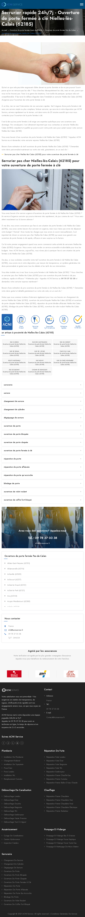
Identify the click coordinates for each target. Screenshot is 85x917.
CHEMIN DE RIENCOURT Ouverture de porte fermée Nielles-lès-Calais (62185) (39, 372)
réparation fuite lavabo (55, 757)
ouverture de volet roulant (15, 491)
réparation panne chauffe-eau (58, 775)
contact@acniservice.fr (55, 717)
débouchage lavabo (12, 796)
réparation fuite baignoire (56, 764)
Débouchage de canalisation (16, 790)
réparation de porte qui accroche (18, 475)
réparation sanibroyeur (55, 771)
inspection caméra (11, 843)
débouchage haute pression (15, 818)
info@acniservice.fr (42, 543)
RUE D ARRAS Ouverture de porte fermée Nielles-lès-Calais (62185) (14, 344)
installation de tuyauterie (13, 764)
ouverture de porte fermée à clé (18, 450)
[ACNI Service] (12, 4)
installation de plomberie (13, 757)
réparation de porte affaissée (17, 467)
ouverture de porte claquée (16, 442)
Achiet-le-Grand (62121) (16, 585)
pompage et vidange (55, 829)
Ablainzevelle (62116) (15, 568)
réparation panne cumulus (56, 779)
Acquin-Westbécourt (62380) (18, 601)
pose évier (8, 768)
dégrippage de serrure (14, 417)
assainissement (9, 829)
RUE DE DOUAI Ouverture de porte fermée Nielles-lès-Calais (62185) (14, 353)
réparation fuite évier (55, 760)
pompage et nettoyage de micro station (62, 846)
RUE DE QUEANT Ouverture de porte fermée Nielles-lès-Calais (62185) (14, 372)
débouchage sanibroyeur (14, 814)
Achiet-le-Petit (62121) (16, 590)
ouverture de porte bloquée (16, 434)
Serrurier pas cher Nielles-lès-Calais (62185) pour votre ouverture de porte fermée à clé (41, 154)
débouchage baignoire (13, 807)
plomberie (7, 750)
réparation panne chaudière (57, 796)
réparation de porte (12, 459)
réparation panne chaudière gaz (59, 800)
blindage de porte (12, 483)
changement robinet (12, 760)
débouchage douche (12, 803)
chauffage (49, 790)
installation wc (9, 775)
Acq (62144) (12, 596)
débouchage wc (10, 811)
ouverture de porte (12, 426)
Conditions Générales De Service (64, 914)
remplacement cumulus (13, 779)
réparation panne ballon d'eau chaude (62, 782)
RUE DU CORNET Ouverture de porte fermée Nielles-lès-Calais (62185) (65, 344)
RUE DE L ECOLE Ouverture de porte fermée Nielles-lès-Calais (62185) (39, 353)
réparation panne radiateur (57, 811)
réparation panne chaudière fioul (59, 803)
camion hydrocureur (12, 839)
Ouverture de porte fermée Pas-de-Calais (60, 30)
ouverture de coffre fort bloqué (18, 500)
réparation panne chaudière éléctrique (61, 807)
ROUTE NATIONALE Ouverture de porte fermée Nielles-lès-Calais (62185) (14, 363)
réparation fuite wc (54, 768)
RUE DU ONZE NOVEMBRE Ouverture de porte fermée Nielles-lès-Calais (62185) (65, 363)
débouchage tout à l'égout (15, 822)
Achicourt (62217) (14, 579)
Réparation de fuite (54, 750)
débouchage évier (11, 800)
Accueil (4, 30)
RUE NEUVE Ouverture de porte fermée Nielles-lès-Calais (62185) (39, 363)
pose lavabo (9, 771)
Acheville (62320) (14, 574)
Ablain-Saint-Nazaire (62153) (18, 563)
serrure (7, 393)
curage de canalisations (13, 835)
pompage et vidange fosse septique (61, 839)
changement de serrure (14, 401)
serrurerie (8, 385)
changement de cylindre (14, 409)
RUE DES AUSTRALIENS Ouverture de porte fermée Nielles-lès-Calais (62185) (39, 344)
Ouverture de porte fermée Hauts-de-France (26, 30)
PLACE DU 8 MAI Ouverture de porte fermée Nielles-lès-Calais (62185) (65, 353)
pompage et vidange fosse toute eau (61, 843)
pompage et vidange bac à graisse (60, 835)
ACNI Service (27, 914)
